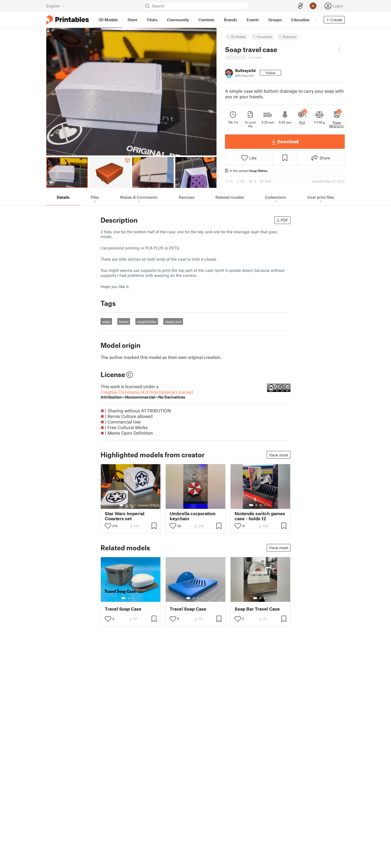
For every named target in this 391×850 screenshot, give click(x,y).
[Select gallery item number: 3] (131, 505)
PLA (302, 122)
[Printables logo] (67, 19)
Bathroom (289, 37)
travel (123, 321)
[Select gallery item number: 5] (139, 505)
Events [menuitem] (253, 19)
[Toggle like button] (108, 526)
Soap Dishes (258, 170)
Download (287, 141)
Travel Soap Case (123, 608)
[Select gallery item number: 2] (127, 505)
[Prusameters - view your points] (313, 5)
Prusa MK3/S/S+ (336, 124)
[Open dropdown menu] (339, 49)
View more (278, 455)
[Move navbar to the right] (315, 20)
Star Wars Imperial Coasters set (124, 516)
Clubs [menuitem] (152, 19)
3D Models (238, 37)
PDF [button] (284, 220)
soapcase (173, 321)
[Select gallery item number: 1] (121, 505)
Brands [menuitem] (230, 19)
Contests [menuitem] (206, 19)
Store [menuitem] (132, 19)
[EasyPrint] (301, 6)
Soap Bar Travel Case (257, 608)
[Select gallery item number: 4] (135, 505)
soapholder (147, 321)
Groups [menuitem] (275, 19)
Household (264, 37)
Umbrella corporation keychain (192, 516)
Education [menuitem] (300, 19)
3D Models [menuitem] (108, 19)
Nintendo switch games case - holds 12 (260, 516)
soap (106, 321)
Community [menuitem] (178, 19)
